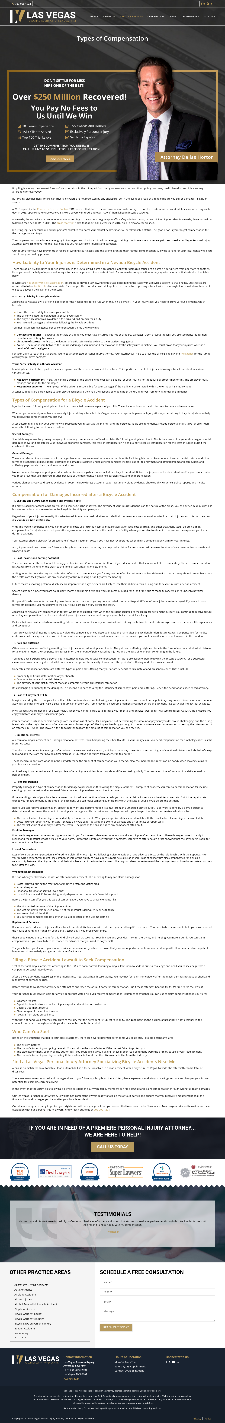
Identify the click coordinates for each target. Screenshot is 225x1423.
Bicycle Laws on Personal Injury (32, 1323)
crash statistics (66, 223)
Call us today (112, 1146)
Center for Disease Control (52, 209)
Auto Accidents (23, 1289)
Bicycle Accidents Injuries (29, 1318)
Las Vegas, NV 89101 (75, 1374)
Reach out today (116, 1327)
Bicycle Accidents (24, 1309)
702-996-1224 (22, 3)
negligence (187, 353)
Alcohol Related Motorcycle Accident (35, 1304)
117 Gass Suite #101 (75, 1369)
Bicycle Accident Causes (28, 1314)
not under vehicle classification (45, 282)
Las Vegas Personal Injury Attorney (61, 1061)
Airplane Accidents (25, 1294)
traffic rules (41, 286)
